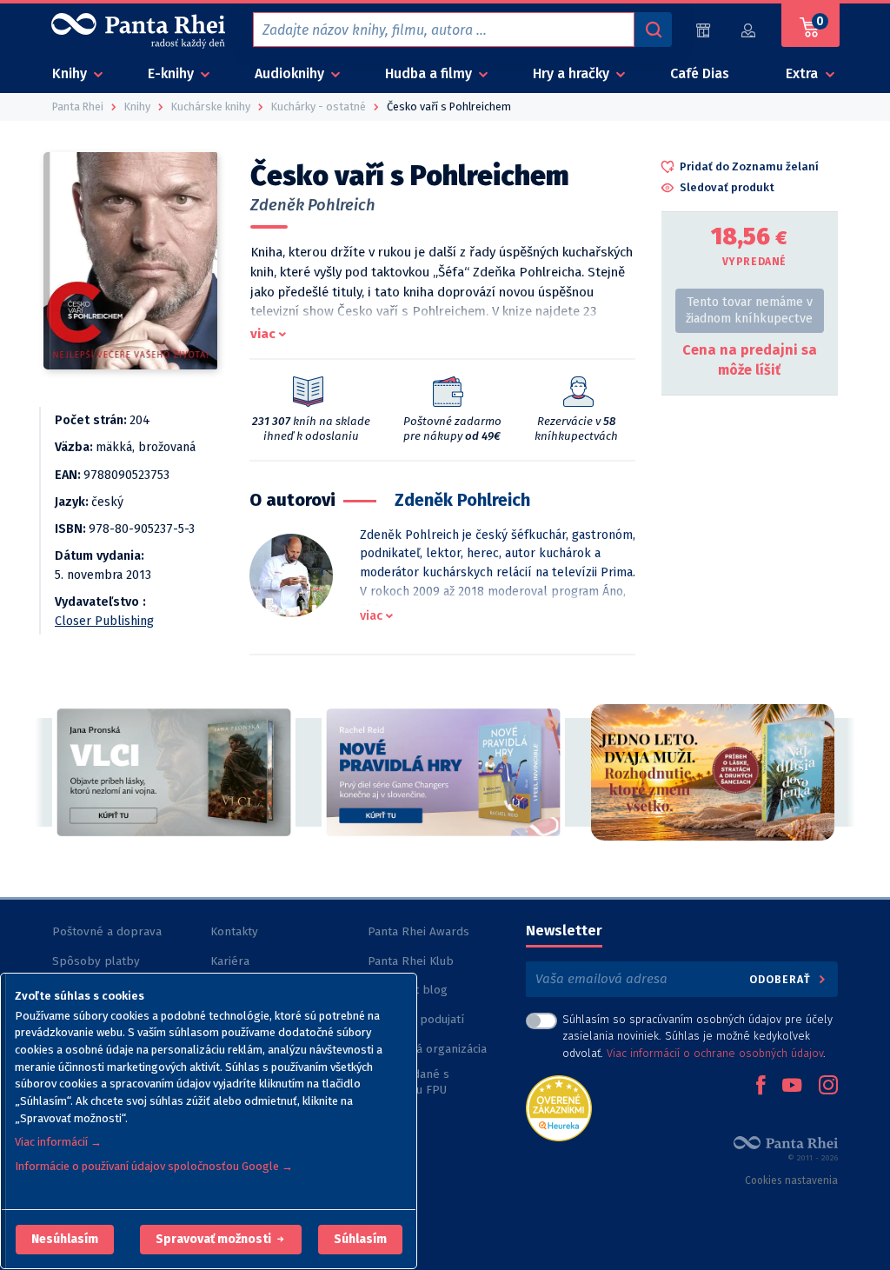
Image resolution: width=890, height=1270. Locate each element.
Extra (803, 73)
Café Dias (699, 73)
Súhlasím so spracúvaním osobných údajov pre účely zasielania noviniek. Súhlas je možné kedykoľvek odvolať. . (697, 1036)
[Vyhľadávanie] (652, 29)
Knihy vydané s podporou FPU (408, 1082)
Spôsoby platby (96, 961)
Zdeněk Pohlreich (312, 205)
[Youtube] (791, 1086)
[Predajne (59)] (703, 30)
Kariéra (229, 961)
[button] (65, 1239)
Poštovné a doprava (107, 931)
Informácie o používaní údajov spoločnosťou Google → (154, 1166)
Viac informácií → (58, 1141)
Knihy (71, 73)
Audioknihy (291, 73)
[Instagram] (828, 1086)
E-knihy (172, 73)
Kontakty (234, 931)
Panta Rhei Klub (411, 961)
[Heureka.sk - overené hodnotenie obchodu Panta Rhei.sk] (559, 1107)
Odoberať (781, 979)
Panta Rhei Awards (418, 931)
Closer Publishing (104, 621)
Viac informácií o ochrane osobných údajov (715, 1053)
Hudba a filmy (430, 73)
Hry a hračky (573, 73)
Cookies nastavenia (791, 1180)
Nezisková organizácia (427, 1048)
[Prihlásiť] (749, 30)
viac (263, 334)
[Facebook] (760, 1086)
